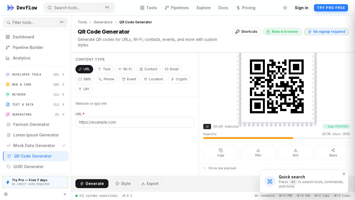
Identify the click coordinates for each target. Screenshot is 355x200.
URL (86, 69)
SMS (87, 79)
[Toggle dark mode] (285, 7)
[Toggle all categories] (5, 194)
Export (153, 183)
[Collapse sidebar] (65, 194)
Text (106, 69)
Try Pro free (331, 8)
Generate (94, 183)
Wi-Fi (127, 69)
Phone (109, 79)
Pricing (248, 7)
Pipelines (180, 7)
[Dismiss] (344, 174)
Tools (151, 7)
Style (126, 183)
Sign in (301, 7)
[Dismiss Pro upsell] (65, 179)
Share (333, 155)
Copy (220, 155)
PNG (258, 155)
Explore (204, 7)
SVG (295, 155)
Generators (103, 22)
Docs (223, 7)
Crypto (181, 79)
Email (174, 69)
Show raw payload (222, 168)
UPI (86, 89)
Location (156, 79)
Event (131, 79)
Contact (150, 69)
